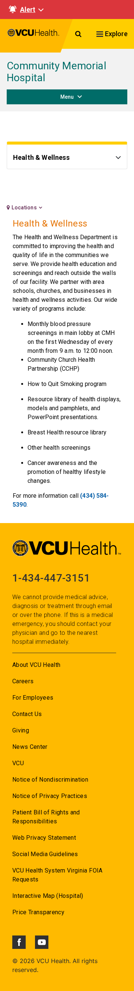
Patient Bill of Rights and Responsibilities (46, 817)
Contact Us (27, 714)
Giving (20, 730)
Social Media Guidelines (45, 854)
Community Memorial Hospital (56, 72)
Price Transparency (38, 912)
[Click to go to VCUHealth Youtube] (41, 942)
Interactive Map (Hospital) (47, 895)
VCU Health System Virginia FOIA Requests (57, 875)
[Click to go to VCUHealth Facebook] (19, 942)
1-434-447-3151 (51, 578)
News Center (30, 746)
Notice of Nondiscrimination (50, 779)
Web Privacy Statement (44, 837)
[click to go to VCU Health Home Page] (33, 36)
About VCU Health (36, 664)
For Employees (32, 697)
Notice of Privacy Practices (49, 796)
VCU (18, 763)
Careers (23, 681)
